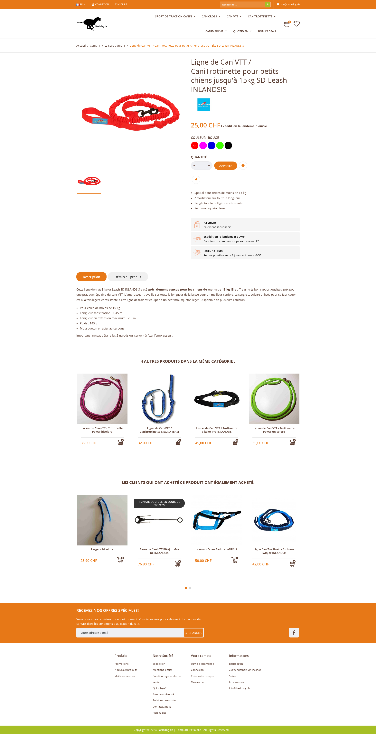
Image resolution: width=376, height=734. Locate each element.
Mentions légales (162, 670)
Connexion (197, 670)
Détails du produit (128, 277)
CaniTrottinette (260, 16)
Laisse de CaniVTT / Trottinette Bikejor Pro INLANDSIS (216, 429)
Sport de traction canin (174, 16)
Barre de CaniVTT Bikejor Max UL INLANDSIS (159, 551)
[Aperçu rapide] (95, 444)
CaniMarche (214, 31)
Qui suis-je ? (159, 688)
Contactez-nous (162, 706)
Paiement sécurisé (163, 694)
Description (91, 277)
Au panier (225, 165)
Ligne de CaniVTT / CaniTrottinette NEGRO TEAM (159, 429)
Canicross (210, 16)
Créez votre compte (202, 676)
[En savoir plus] (102, 444)
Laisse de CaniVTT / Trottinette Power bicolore (102, 429)
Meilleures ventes (125, 676)
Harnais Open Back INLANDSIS (216, 549)
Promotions (121, 663)
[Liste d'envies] (297, 24)
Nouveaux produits (126, 670)
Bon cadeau (267, 31)
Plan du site (159, 712)
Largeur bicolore (102, 549)
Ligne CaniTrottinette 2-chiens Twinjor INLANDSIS (274, 551)
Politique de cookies (164, 700)
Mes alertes (197, 682)
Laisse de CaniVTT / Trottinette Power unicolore (274, 429)
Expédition (159, 663)
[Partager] (196, 180)
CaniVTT (233, 16)
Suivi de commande (202, 663)
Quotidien (241, 31)
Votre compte (201, 656)
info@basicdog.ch (288, 4)
